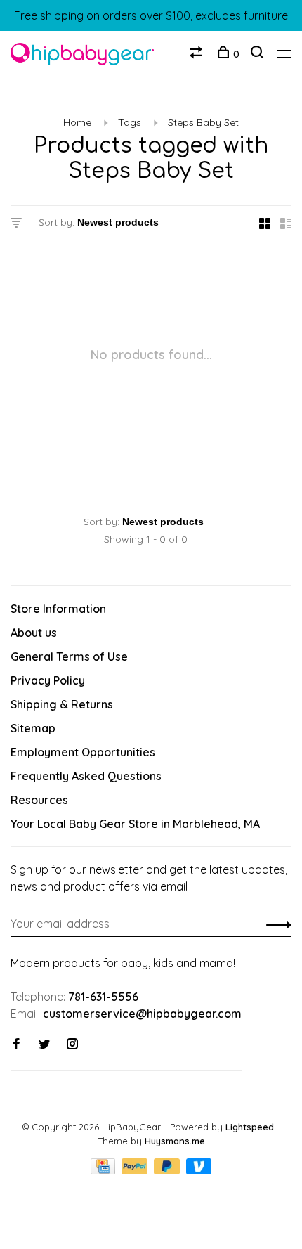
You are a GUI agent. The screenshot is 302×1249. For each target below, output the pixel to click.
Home (77, 122)
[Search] (259, 54)
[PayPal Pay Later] (168, 1170)
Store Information (58, 609)
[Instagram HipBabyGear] (72, 1044)
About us (34, 633)
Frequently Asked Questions (86, 776)
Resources (39, 800)
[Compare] (198, 54)
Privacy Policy (48, 680)
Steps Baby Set (203, 122)
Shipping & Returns (62, 704)
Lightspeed (249, 1126)
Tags (129, 122)
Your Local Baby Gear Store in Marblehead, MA (135, 824)
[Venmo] (199, 1170)
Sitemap (33, 728)
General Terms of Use (69, 656)
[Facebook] (16, 1044)
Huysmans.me (175, 1140)
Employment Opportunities (83, 752)
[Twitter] (44, 1044)
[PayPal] (136, 1170)
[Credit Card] (105, 1170)
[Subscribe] (274, 923)
